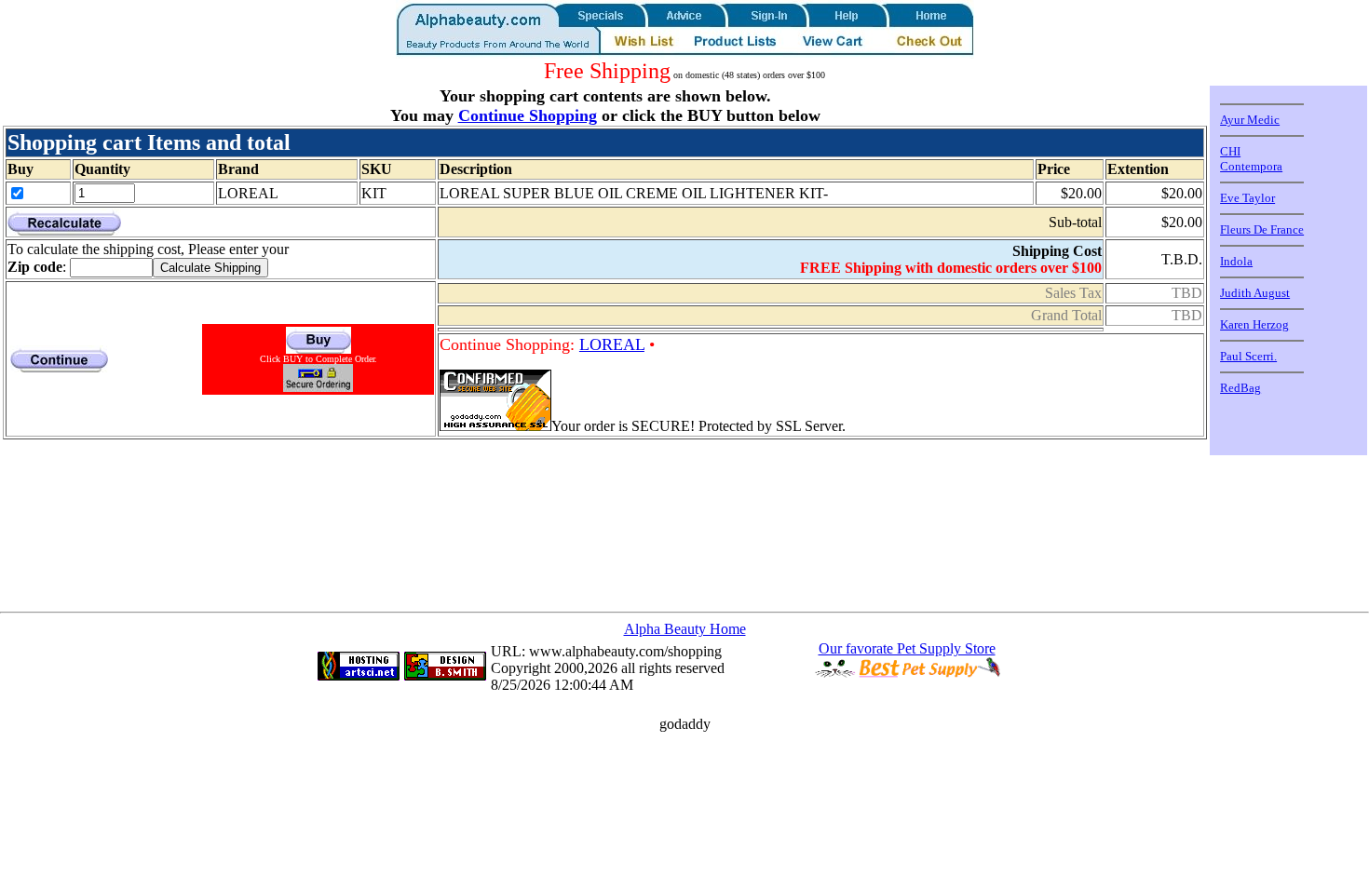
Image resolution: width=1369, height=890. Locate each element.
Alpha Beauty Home (685, 629)
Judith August (1255, 293)
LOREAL (611, 344)
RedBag (1240, 388)
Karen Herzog (1254, 324)
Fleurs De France (1262, 229)
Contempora (1251, 166)
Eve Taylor (1247, 198)
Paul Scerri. (1248, 356)
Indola (1236, 261)
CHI (1230, 151)
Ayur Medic (1250, 120)
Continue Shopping (527, 115)
